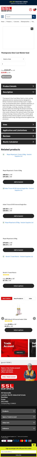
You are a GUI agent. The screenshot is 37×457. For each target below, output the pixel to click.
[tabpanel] (18, 323)
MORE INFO (20, 352)
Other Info (6, 423)
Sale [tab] (30, 298)
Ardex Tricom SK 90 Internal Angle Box (14, 204)
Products (9, 21)
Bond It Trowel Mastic (9, 272)
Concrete (16, 21)
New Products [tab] (18, 298)
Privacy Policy (5, 437)
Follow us (6, 428)
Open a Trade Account (9, 377)
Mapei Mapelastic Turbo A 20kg (12, 170)
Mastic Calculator (10, 142)
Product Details (9, 86)
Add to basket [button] (18, 182)
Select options (18, 286)
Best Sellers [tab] (7, 298)
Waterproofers (25, 21)
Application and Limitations (15, 130)
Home (2, 21)
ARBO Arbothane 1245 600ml (13, 319)
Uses (5, 124)
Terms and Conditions (23, 436)
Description (8, 92)
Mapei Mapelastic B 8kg (10, 238)
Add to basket (6, 77)
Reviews (6, 136)
